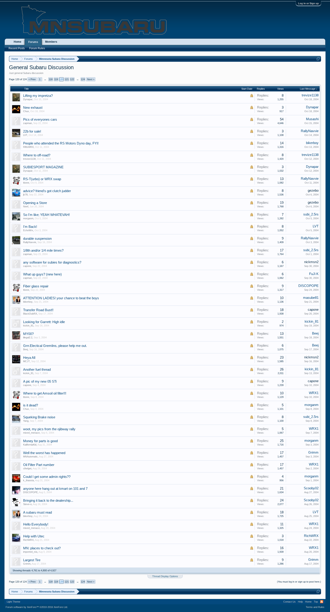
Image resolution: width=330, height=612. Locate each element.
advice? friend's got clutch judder (47, 191)
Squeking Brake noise (39, 417)
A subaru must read (37, 512)
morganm (28, 218)
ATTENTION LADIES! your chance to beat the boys (61, 298)
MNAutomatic (30, 456)
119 (56, 79)
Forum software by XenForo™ (37, 607)
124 (83, 79)
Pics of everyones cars (40, 119)
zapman (27, 123)
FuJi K (314, 274)
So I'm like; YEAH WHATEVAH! (46, 215)
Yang (26, 420)
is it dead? (30, 405)
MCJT (26, 361)
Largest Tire (31, 560)
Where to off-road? (36, 155)
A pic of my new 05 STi (40, 381)
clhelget (27, 468)
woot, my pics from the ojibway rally (49, 429)
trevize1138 (310, 95)
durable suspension (37, 238)
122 (72, 79)
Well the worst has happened (44, 453)
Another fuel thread (37, 369)
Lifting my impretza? (38, 96)
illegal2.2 (27, 337)
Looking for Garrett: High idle (44, 322)
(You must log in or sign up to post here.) (299, 581)
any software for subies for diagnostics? (52, 262)
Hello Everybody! (35, 524)
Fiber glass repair (35, 286)
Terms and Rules (315, 607)
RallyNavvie (310, 131)
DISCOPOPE (308, 286)
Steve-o (27, 504)
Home (17, 41)
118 (51, 79)
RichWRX (28, 540)
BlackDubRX (30, 313)
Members (51, 41)
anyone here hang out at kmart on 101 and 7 (55, 488)
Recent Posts (17, 48)
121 (67, 79)
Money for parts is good (40, 441)
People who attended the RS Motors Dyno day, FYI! (61, 143)
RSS (321, 601)
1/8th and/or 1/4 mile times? (43, 250)
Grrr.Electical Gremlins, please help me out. (55, 346)
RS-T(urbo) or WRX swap (42, 179)
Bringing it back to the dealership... (48, 500)
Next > (90, 79)
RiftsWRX (28, 147)
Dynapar (28, 99)
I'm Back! (30, 226)
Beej (315, 333)
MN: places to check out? (42, 548)
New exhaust (32, 107)
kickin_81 (28, 325)
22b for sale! (32, 131)
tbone (26, 182)
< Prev (32, 79)
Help (300, 601)
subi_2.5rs (311, 214)
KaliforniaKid (29, 444)
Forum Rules (37, 48)
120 (61, 79)
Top (316, 601)
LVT (25, 135)
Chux (26, 111)
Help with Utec (33, 536)
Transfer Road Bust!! (38, 310)
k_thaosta (28, 480)
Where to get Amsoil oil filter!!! (44, 393)
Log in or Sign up (308, 3)
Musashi (312, 119)
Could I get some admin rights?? (46, 477)
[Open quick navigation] (318, 58)
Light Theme (13, 601)
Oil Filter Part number (38, 465)
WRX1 (314, 393)
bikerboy (312, 143)
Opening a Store (35, 203)
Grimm (313, 452)
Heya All (29, 357)
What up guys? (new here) (42, 274)
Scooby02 (311, 488)
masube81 (311, 297)
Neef (25, 206)
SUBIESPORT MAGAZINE (43, 167)
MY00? (28, 334)
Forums (33, 42)
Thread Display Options (165, 576)
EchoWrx (28, 230)
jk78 (25, 194)
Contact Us (289, 601)
